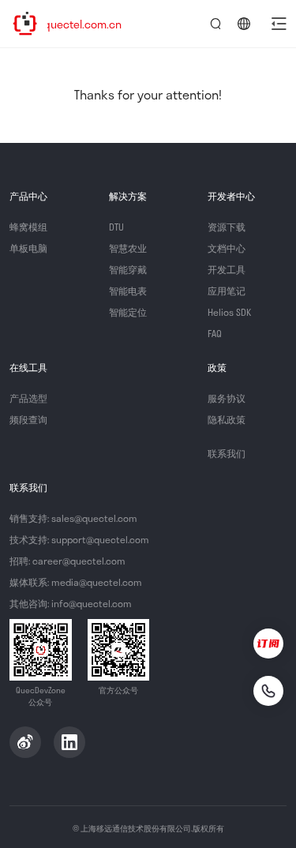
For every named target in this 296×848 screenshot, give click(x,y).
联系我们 (226, 453)
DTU (116, 227)
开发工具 (226, 269)
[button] (279, 24)
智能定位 (128, 312)
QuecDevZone (25, 23)
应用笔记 (226, 290)
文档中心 (226, 248)
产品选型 (28, 398)
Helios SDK (229, 312)
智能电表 (128, 290)
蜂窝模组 (28, 227)
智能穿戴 (128, 269)
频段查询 (28, 419)
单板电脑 (28, 248)
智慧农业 (128, 248)
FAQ (215, 333)
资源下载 (226, 227)
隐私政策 (226, 419)
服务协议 (226, 398)
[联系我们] (268, 691)
